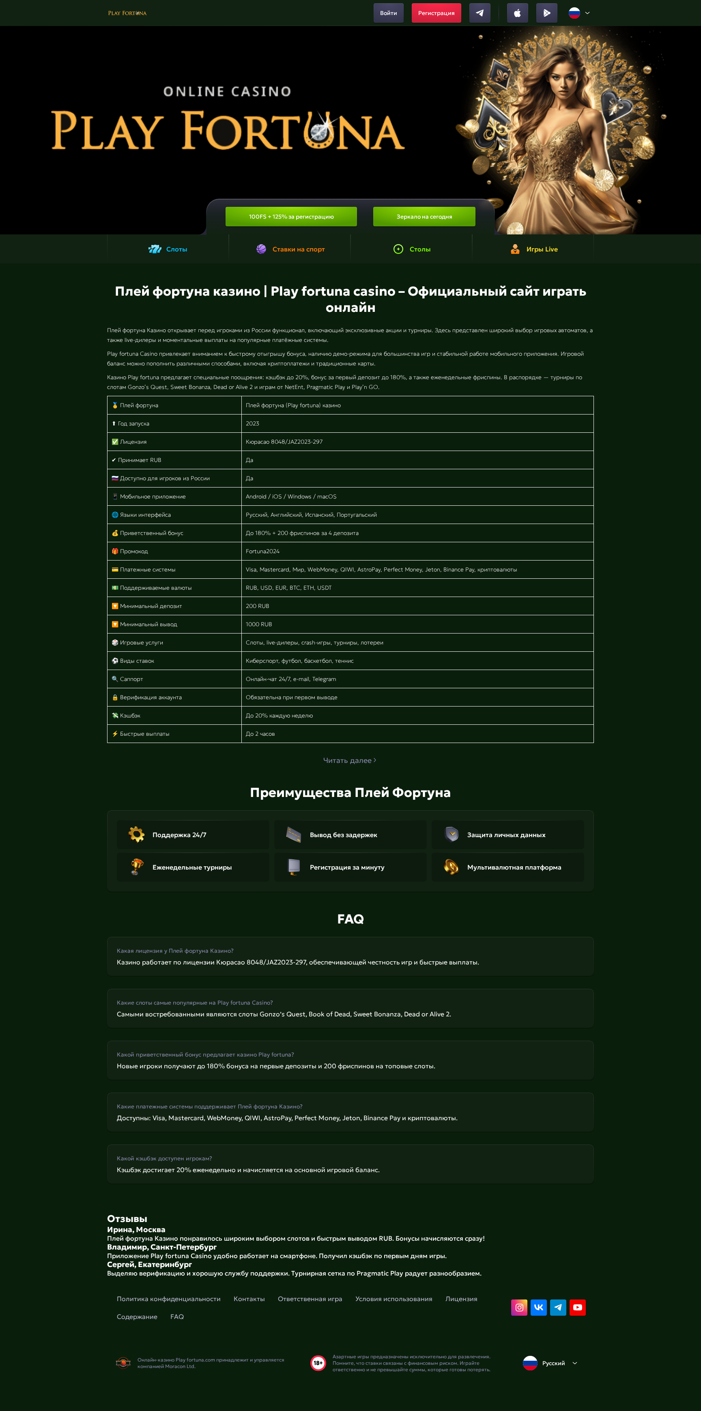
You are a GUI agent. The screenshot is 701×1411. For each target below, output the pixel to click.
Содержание (137, 1316)
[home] (127, 13)
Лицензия (461, 1299)
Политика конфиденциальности (169, 1299)
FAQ (177, 1316)
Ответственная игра (310, 1299)
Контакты (249, 1299)
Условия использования (393, 1299)
